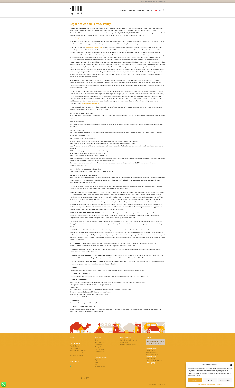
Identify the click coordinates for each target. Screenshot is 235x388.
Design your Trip (99, 351)
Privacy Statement (211, 384)
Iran (96, 364)
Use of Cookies (124, 342)
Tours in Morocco (75, 346)
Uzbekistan (98, 369)
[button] (231, 365)
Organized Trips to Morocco (78, 350)
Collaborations (74, 361)
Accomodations (99, 342)
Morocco (98, 338)
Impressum (219, 384)
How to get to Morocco (76, 355)
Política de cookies (202, 384)
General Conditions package (128, 344)
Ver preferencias (225, 380)
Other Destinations (101, 358)
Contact (148, 338)
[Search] (163, 10)
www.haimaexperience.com (94, 47)
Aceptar (194, 380)
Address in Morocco (152, 356)
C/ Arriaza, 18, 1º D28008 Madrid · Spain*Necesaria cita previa (152, 352)
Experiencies (98, 344)
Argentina (98, 360)
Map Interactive (99, 349)
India (96, 362)
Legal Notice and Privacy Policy (129, 340)
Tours (96, 340)
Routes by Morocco (75, 348)
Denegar (209, 380)
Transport (98, 347)
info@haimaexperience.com (84, 38)
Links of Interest (75, 344)
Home (72, 338)
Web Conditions (125, 338)
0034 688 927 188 (157, 343)
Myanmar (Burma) (100, 367)
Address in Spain (151, 348)
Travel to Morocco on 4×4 (77, 353)
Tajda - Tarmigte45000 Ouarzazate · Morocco (154, 359)
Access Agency (150, 363)
